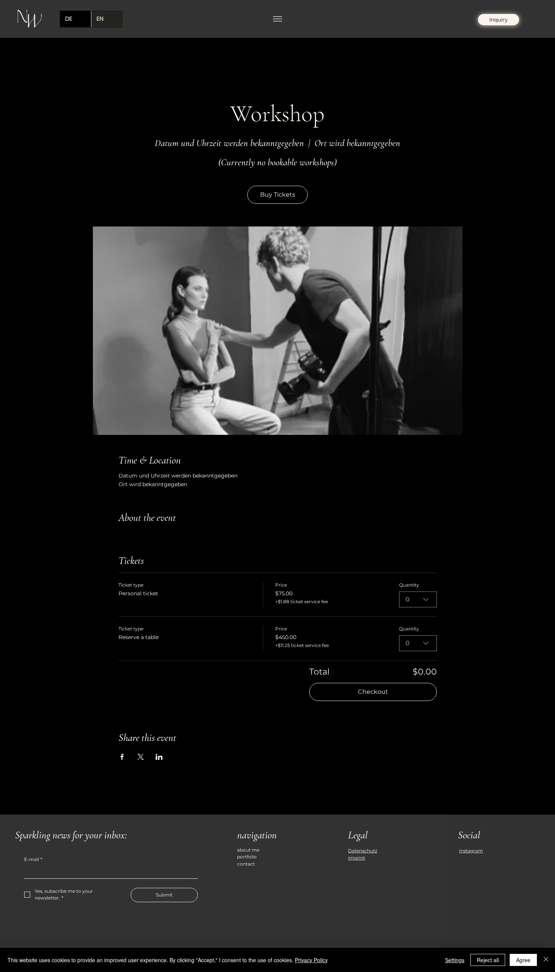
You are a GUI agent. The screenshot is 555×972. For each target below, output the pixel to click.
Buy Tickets (277, 194)
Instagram (471, 850)
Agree (523, 960)
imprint (356, 858)
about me (248, 850)
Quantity (409, 585)
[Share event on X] (140, 757)
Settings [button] (454, 960)
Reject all (488, 960)
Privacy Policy (311, 960)
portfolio (247, 857)
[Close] (545, 960)
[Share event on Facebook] (122, 757)
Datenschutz (362, 850)
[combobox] (418, 599)
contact (246, 864)
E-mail (33, 859)
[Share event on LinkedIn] (159, 757)
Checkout (373, 691)
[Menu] (277, 19)
